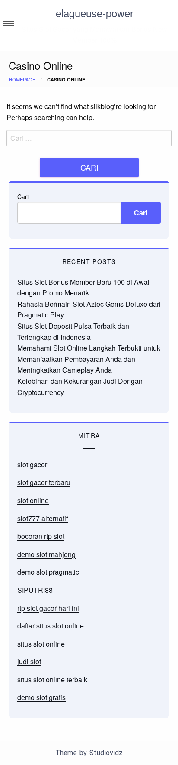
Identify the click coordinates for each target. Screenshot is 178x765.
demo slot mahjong (46, 554)
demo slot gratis (41, 697)
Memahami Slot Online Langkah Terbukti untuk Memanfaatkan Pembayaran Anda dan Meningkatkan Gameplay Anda (88, 359)
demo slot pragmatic (48, 572)
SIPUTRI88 (35, 590)
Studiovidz (106, 753)
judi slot (29, 661)
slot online (33, 500)
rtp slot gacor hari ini (48, 608)
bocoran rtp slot (40, 536)
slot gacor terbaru (43, 482)
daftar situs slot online (50, 626)
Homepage (22, 79)
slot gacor (32, 465)
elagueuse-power (95, 12)
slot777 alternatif (42, 518)
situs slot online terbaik (52, 679)
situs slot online (41, 644)
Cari (23, 196)
